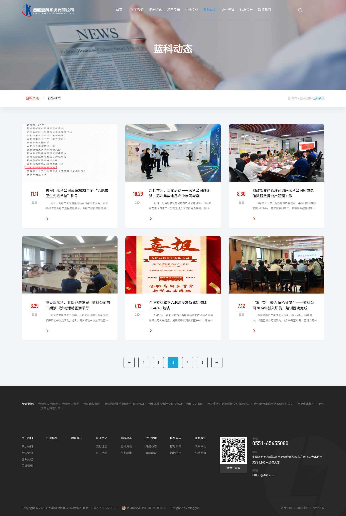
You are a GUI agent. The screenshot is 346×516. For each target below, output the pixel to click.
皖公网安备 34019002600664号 (146, 507)
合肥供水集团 (306, 403)
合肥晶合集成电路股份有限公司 (273, 403)
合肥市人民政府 (48, 403)
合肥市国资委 (70, 403)
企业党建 (228, 9)
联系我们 (264, 9)
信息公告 (246, 9)
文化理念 (101, 446)
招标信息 (175, 452)
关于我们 (137, 9)
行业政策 (54, 98)
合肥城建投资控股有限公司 (165, 403)
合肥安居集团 (194, 403)
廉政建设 (151, 452)
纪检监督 (200, 452)
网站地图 (302, 507)
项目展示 (173, 9)
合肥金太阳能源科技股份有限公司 (228, 403)
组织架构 (27, 452)
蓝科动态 (209, 9)
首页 (119, 9)
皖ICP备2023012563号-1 (102, 507)
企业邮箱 (318, 507)
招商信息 (155, 9)
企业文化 (191, 9)
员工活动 (101, 452)
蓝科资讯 (32, 98)
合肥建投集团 (91, 403)
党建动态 (151, 446)
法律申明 (286, 507)
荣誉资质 (27, 465)
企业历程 (27, 459)
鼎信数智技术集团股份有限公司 (124, 403)
